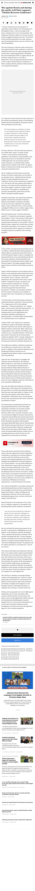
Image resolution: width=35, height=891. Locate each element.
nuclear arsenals (20, 263)
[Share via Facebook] (3, 22)
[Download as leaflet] (23, 22)
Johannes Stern (4, 16)
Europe (4, 654)
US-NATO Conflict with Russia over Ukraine (13, 649)
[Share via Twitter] (7, 22)
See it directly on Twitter (17, 92)
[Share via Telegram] (16, 22)
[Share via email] (19, 22)
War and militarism (13, 654)
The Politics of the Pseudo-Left (10, 658)
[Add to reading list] (32, 22)
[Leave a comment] (27, 22)
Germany (29, 649)
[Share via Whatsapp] (11, 22)
